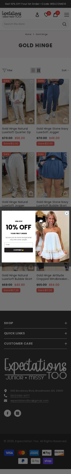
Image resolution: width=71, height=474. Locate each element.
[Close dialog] (66, 213)
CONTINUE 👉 (18, 250)
